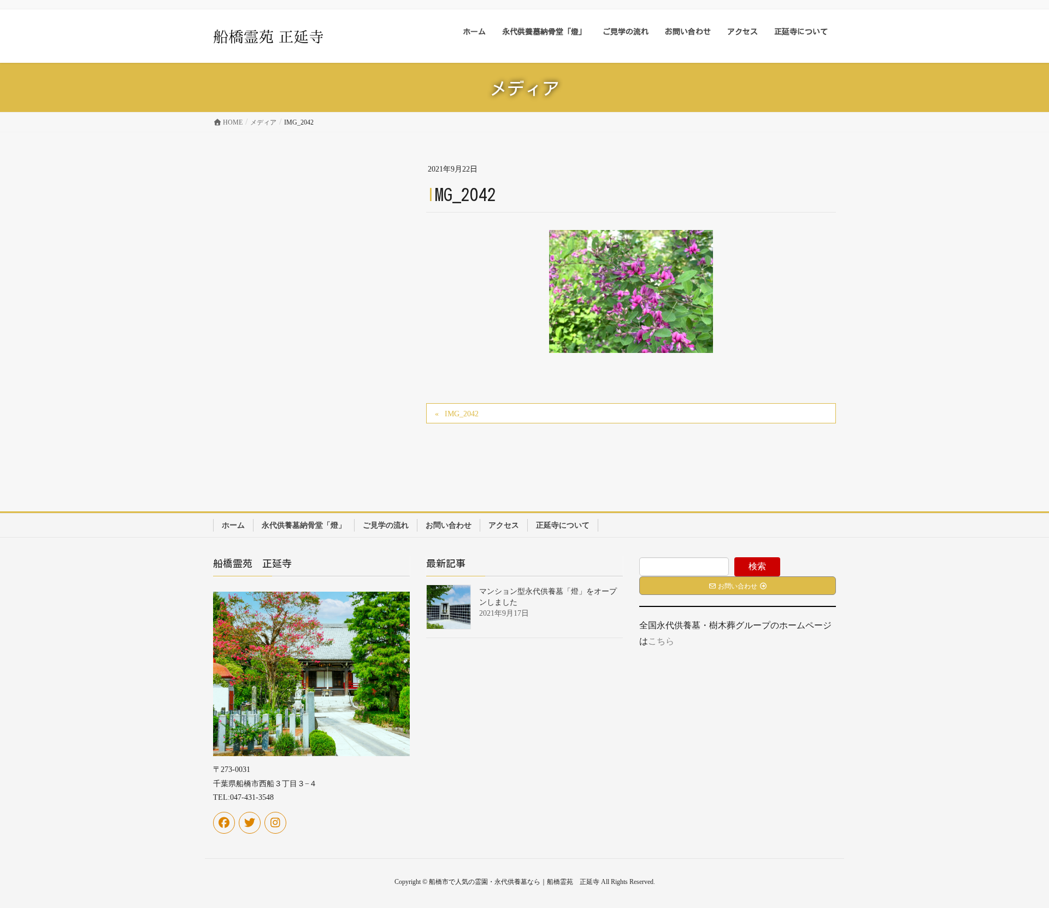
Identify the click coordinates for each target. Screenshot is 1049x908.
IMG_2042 (462, 414)
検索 (757, 566)
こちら (661, 641)
